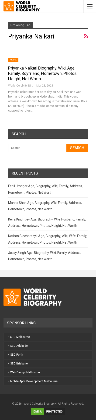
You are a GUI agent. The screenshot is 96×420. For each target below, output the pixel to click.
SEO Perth (16, 354)
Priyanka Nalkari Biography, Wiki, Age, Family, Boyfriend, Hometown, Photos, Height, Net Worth (42, 73)
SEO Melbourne (20, 337)
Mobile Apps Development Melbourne (34, 381)
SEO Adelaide (19, 345)
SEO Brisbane (19, 363)
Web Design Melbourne (25, 372)
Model (13, 60)
